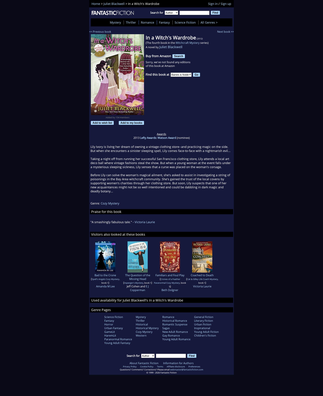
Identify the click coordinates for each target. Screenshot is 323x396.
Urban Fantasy (113, 328)
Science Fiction (185, 22)
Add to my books (131, 122)
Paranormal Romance (118, 339)
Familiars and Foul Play (169, 275)
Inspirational (202, 328)
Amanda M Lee (105, 286)
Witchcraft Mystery (188, 43)
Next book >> (225, 32)
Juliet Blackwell (170, 47)
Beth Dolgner (170, 290)
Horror (108, 324)
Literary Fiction (203, 321)
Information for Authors (178, 363)
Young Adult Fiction (206, 332)
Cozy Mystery (110, 203)
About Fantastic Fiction (144, 363)
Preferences (194, 366)
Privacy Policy (130, 366)
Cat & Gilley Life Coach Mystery (202, 279)
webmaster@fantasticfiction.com (186, 369)
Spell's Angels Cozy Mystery (105, 279)
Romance (147, 22)
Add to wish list (102, 122)
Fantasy (164, 22)
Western (141, 335)
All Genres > (210, 22)
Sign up (226, 4)
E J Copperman (139, 288)
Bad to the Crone (105, 275)
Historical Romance (174, 321)
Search (178, 56)
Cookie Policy (146, 366)
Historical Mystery (147, 328)
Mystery (115, 22)
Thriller (131, 22)
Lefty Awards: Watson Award (158, 138)
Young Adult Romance (176, 339)
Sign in (213, 4)
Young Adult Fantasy (117, 343)
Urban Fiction (202, 324)
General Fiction (203, 317)
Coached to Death (202, 275)
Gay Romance (171, 335)
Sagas (166, 328)
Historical (142, 324)
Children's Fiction (205, 335)
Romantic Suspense (174, 324)
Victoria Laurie (145, 222)
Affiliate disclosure (176, 366)
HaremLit (110, 335)
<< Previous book (100, 32)
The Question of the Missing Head (137, 277)
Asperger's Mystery (133, 282)
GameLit (109, 332)
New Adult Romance (175, 332)
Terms (160, 366)
